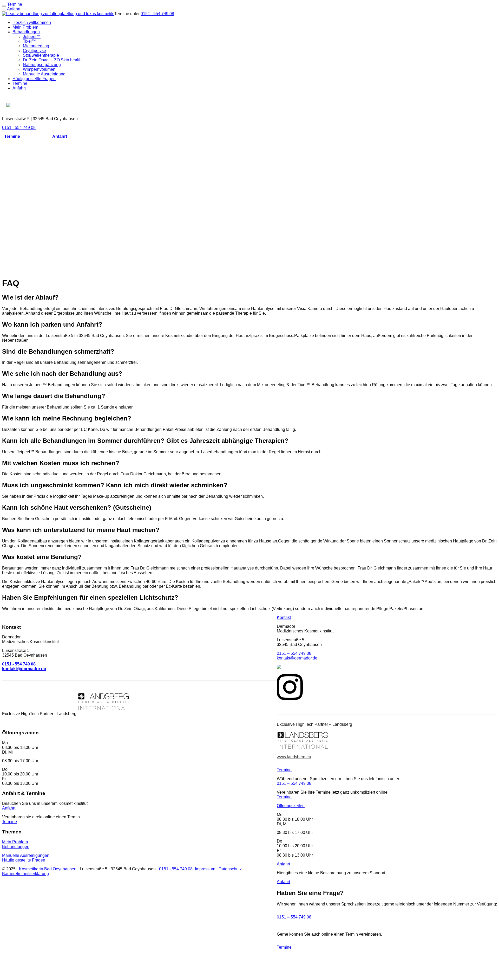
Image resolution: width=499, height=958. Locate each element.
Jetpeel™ (32, 36)
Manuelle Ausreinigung (44, 74)
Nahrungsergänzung (42, 64)
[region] (249, 208)
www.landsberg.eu (294, 757)
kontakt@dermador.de (297, 658)
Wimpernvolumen (39, 69)
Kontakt (284, 617)
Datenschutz (230, 868)
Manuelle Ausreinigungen (25, 855)
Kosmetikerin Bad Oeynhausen (47, 868)
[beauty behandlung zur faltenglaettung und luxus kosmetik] (58, 13)
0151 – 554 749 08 (294, 653)
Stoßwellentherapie (41, 55)
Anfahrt (13, 9)
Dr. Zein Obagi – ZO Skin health (52, 60)
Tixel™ (29, 41)
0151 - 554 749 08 (157, 13)
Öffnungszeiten (291, 806)
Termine (19, 83)
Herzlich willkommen (31, 22)
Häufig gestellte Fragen (34, 78)
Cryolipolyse (34, 50)
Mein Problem (25, 27)
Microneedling (36, 46)
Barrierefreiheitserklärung (25, 873)
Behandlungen (26, 32)
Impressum (205, 868)
